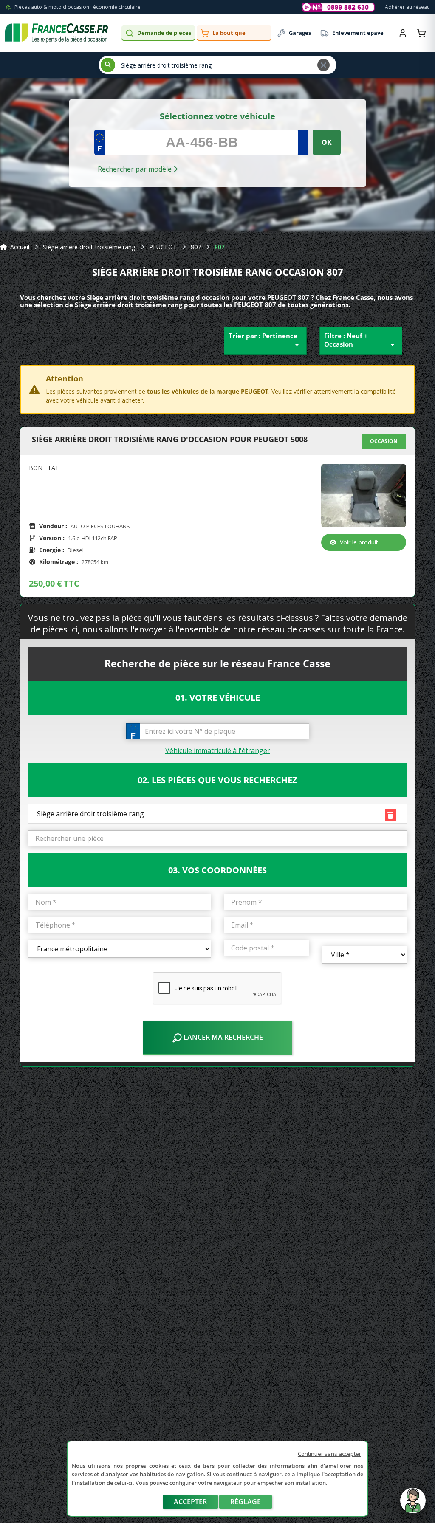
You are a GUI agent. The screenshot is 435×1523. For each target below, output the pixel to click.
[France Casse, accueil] (56, 33)
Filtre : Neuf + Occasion (361, 340)
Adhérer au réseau (407, 7)
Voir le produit (359, 542)
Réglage (245, 1501)
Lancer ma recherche (222, 1037)
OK (327, 142)
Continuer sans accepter (329, 1454)
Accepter (190, 1501)
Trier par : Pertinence (265, 340)
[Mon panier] (421, 33)
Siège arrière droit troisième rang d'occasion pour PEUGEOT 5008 (170, 439)
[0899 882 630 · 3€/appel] (338, 7)
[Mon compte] (402, 33)
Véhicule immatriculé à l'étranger (217, 750)
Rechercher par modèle (135, 169)
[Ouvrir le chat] (413, 1504)
